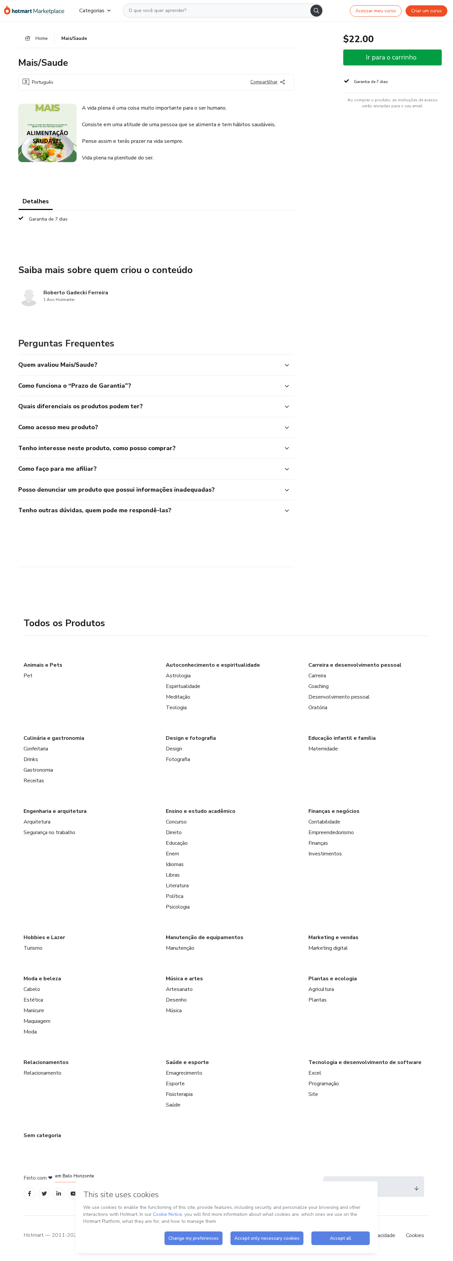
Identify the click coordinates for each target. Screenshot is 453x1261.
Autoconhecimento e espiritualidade (213, 665)
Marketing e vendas (333, 937)
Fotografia (178, 759)
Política (174, 896)
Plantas (317, 1000)
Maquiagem (37, 1021)
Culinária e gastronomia (54, 738)
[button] (149, 365)
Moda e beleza (42, 978)
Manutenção (180, 948)
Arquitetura (37, 821)
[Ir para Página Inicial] (36, 10)
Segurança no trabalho (49, 832)
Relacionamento (42, 1073)
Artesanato (179, 989)
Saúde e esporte (187, 1062)
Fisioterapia (179, 1094)
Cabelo (32, 989)
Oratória (317, 707)
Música (174, 1010)
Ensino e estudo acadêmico (200, 811)
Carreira (317, 675)
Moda (30, 1031)
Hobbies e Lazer (44, 937)
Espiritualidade (183, 686)
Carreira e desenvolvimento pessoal (355, 665)
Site (313, 1094)
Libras (173, 875)
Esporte (175, 1083)
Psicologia (178, 907)
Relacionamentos (46, 1062)
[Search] (316, 11)
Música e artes (184, 978)
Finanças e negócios (333, 811)
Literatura (177, 885)
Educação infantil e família (342, 738)
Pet (28, 675)
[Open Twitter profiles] (44, 1193)
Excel (314, 1073)
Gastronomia (38, 770)
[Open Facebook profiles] (29, 1193)
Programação (323, 1083)
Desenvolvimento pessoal (339, 697)
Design (174, 748)
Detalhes (36, 201)
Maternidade (323, 748)
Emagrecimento (184, 1073)
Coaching (318, 686)
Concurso (176, 821)
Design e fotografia (191, 738)
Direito (174, 832)
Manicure (34, 1010)
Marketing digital (328, 948)
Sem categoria (42, 1135)
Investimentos (325, 853)
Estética (33, 1000)
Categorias (91, 10)
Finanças (318, 843)
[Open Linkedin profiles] (59, 1193)
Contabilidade (324, 821)
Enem (172, 853)
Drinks (31, 759)
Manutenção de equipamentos (204, 937)
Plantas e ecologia (332, 978)
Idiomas (175, 864)
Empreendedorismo (331, 832)
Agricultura (321, 989)
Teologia (176, 707)
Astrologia (178, 675)
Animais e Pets (43, 665)
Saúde (173, 1105)
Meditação (178, 697)
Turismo (33, 948)
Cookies (415, 1235)
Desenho (176, 1000)
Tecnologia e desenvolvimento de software (364, 1062)
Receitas (34, 780)
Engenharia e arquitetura (55, 811)
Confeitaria (36, 748)
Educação (177, 843)
